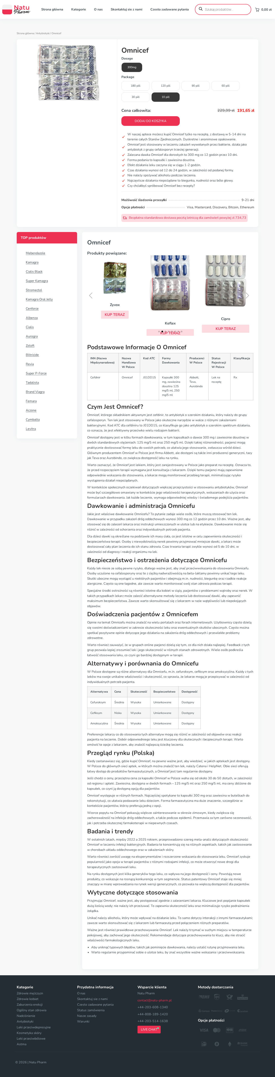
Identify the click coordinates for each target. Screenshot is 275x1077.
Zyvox (115, 305)
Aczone (31, 410)
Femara (31, 401)
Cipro (225, 319)
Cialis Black (34, 271)
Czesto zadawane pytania (169, 9)
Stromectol (34, 290)
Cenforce (32, 308)
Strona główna (52, 9)
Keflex (170, 323)
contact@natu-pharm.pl (155, 1000)
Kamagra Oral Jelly (39, 299)
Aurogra (32, 336)
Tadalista (32, 382)
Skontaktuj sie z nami (126, 9)
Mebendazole (35, 253)
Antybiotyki (43, 33)
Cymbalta (33, 419)
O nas (98, 9)
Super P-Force (36, 373)
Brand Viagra (35, 392)
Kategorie (78, 9)
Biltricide (32, 355)
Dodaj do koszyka (150, 121)
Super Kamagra (37, 281)
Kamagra (32, 262)
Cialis (30, 327)
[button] (115, 315)
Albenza (32, 318)
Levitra (31, 429)
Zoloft (30, 345)
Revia (30, 364)
